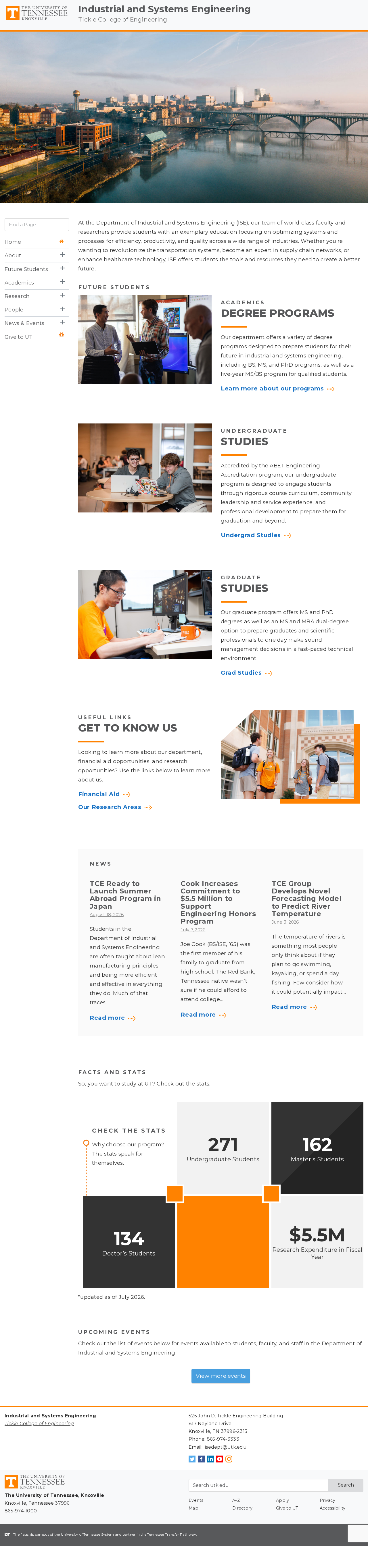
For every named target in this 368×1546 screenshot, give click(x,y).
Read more (107, 1018)
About (13, 255)
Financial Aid (99, 794)
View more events (221, 1375)
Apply (282, 1500)
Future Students (26, 269)
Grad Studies (241, 673)
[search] (37, 224)
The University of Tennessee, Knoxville (37, 20)
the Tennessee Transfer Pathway (168, 1534)
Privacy (327, 1500)
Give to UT (19, 337)
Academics (19, 282)
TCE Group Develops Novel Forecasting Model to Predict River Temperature (307, 898)
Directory (242, 1508)
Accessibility (332, 1508)
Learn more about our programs (272, 389)
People (14, 309)
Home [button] (13, 242)
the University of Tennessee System (84, 1534)
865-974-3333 (223, 1439)
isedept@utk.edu (226, 1447)
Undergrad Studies (251, 535)
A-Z (236, 1500)
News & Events (24, 323)
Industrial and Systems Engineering (164, 9)
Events (196, 1500)
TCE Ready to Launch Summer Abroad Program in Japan (125, 894)
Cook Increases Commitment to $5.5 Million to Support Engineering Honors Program (218, 902)
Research (17, 296)
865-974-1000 (21, 1511)
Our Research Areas (109, 807)
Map (193, 1508)
